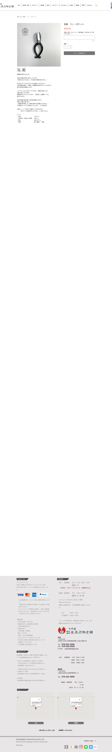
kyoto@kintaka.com (71, 649)
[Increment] (70, 46)
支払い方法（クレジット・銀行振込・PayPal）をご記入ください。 (79, 33)
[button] (96, 5)
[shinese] (76, 747)
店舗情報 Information (65, 730)
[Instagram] (81, 747)
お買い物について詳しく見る (47, 730)
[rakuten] (66, 747)
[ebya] (96, 747)
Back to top (89, 741)
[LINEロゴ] (86, 747)
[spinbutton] (67, 46)
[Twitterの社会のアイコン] (91, 747)
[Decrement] (65, 46)
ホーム (19, 17)
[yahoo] (71, 747)
